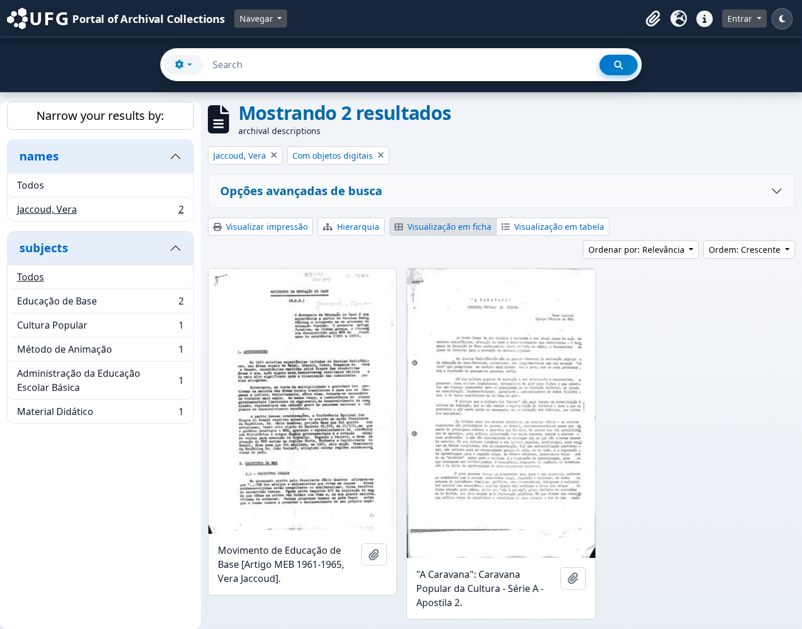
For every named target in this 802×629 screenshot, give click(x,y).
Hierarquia (357, 226)
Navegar (257, 18)
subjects (43, 248)
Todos (30, 185)
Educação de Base (100, 304)
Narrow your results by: (100, 115)
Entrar (740, 18)
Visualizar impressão (266, 226)
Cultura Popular (100, 328)
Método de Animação (100, 352)
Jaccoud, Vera (100, 212)
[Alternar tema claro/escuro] (782, 18)
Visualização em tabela (558, 226)
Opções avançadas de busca (301, 191)
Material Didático (100, 414)
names (39, 156)
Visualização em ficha (448, 226)
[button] (653, 19)
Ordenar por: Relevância (637, 249)
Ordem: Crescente (746, 249)
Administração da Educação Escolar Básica (100, 380)
